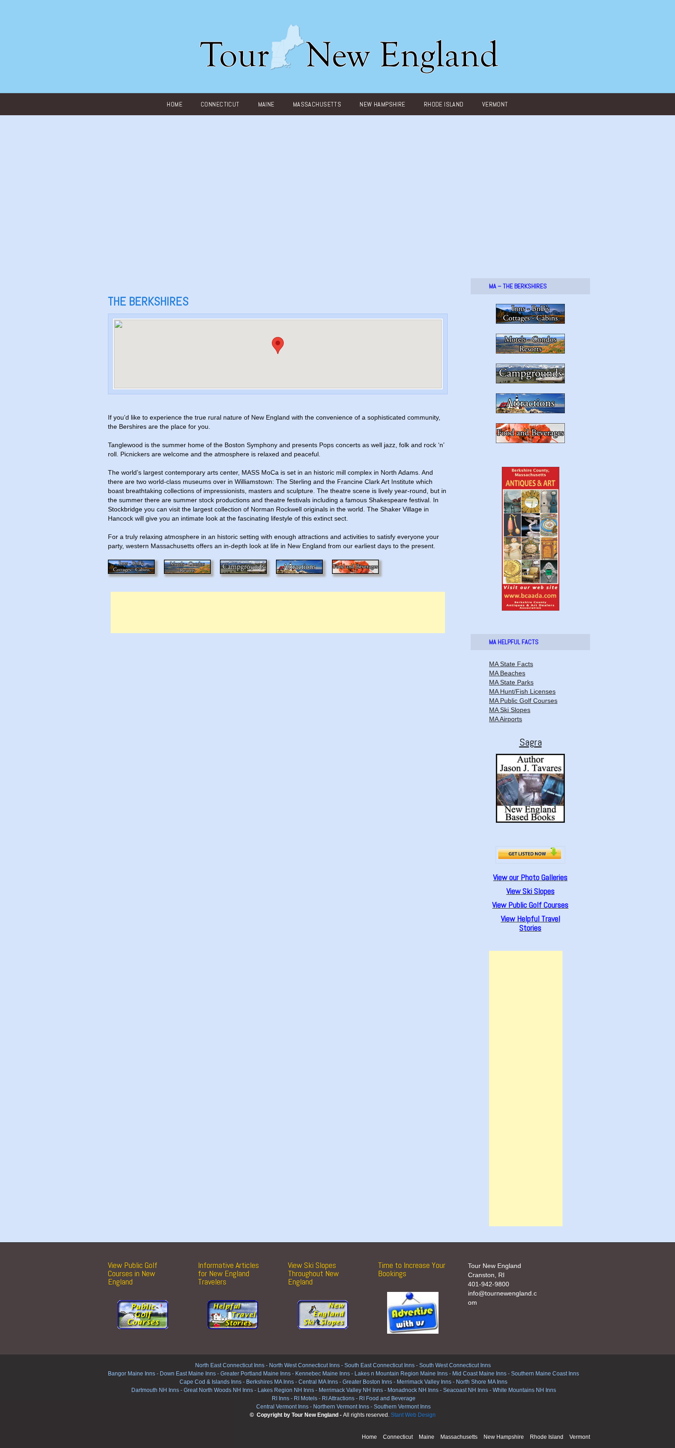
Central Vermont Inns (282, 1406)
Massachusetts (317, 104)
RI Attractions (338, 1398)
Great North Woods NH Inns (218, 1390)
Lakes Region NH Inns (286, 1390)
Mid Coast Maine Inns (479, 1373)
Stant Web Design (413, 1415)
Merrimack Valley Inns (424, 1382)
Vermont (495, 104)
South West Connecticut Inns (455, 1365)
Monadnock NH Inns (412, 1390)
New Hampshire (382, 104)
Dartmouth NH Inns (155, 1390)
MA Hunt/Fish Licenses (522, 691)
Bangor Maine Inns (131, 1373)
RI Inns (280, 1398)
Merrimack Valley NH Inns (351, 1390)
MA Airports (505, 719)
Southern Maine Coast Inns (545, 1373)
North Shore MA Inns (481, 1382)
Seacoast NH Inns (465, 1390)
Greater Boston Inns (367, 1382)
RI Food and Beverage (387, 1398)
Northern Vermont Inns (341, 1406)
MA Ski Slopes (509, 709)
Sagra (530, 741)
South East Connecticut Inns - (381, 1365)
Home (174, 104)
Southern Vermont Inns (402, 1406)
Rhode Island (444, 104)
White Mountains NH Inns (524, 1390)
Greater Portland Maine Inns (255, 1373)
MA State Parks (511, 682)
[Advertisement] (337, 184)
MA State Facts (511, 664)
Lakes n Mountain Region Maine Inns (401, 1373)
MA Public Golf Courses (523, 700)
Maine (266, 104)
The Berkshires (148, 301)
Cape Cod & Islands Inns (211, 1382)
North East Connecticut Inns (229, 1365)
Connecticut (220, 104)
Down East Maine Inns (188, 1373)
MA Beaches (507, 673)
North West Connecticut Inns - (306, 1365)
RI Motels (305, 1398)
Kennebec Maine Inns (322, 1373)
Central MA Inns (318, 1382)
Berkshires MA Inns (270, 1382)
